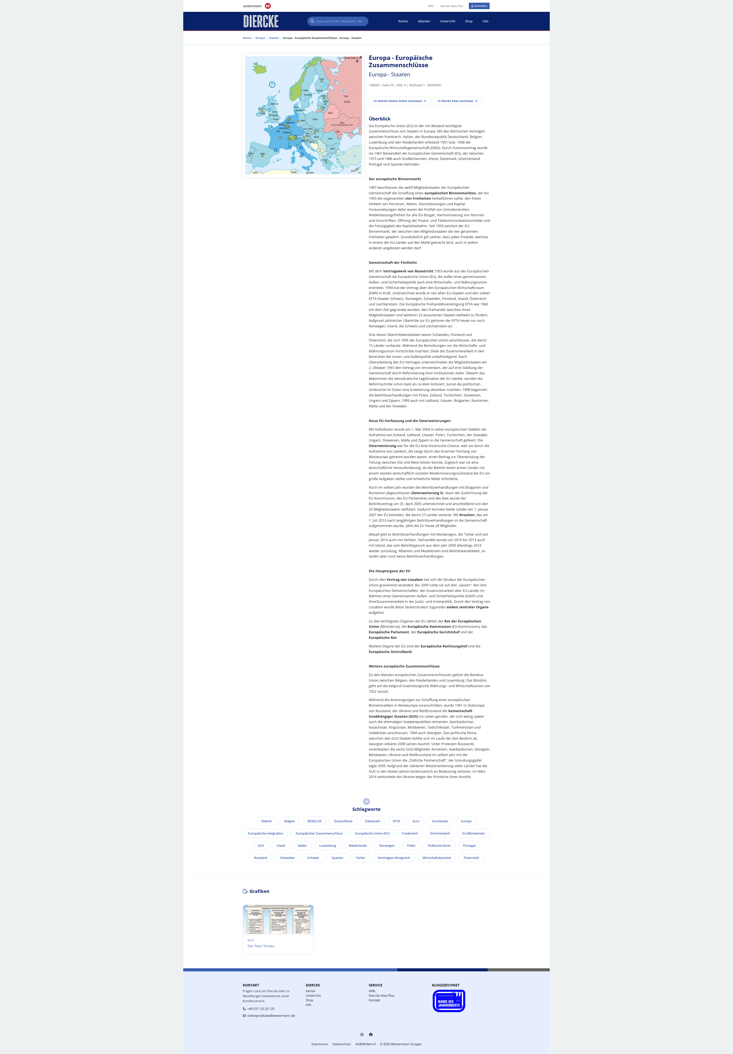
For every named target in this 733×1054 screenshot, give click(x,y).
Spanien (337, 858)
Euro (416, 821)
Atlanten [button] (424, 21)
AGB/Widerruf (365, 1044)
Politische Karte (439, 845)
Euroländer (440, 821)
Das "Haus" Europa (261, 946)
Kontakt (374, 1000)
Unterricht (313, 995)
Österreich (471, 858)
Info (308, 1005)
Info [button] (485, 21)
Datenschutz (342, 1044)
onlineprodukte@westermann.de (271, 1016)
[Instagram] (361, 1034)
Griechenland (440, 833)
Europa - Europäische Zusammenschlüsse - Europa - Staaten (322, 38)
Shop (309, 1000)
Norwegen (387, 845)
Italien (302, 845)
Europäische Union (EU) (372, 833)
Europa (260, 38)
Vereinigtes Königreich (394, 858)
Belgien (289, 821)
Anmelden (480, 6)
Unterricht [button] (447, 21)
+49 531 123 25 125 (260, 1009)
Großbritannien (473, 833)
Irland (281, 845)
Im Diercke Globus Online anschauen (398, 101)
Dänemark (372, 821)
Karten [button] (403, 21)
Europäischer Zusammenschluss (319, 833)
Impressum (320, 1044)
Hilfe (431, 6)
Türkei (360, 858)
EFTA (396, 821)
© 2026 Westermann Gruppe (400, 1044)
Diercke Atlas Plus (451, 6)
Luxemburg (327, 845)
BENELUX (314, 821)
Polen (411, 845)
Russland (260, 858)
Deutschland (343, 821)
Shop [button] (469, 21)
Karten (247, 38)
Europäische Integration (265, 833)
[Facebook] (371, 1034)
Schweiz (313, 858)
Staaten (274, 38)
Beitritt (267, 821)
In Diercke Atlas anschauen (455, 101)
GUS (261, 845)
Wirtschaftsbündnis (437, 858)
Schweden (287, 858)
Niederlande (358, 845)
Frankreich (410, 833)
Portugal (469, 845)
